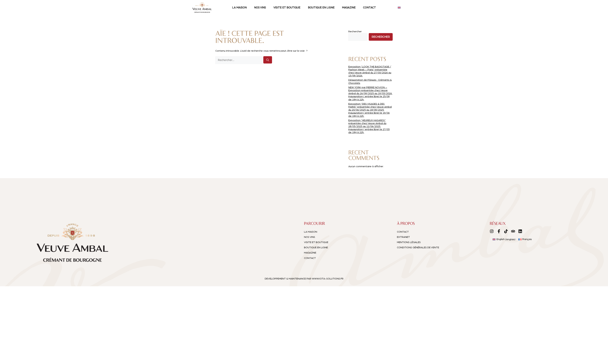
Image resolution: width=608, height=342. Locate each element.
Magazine (349, 7)
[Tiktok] (506, 231)
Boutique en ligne (321, 7)
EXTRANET (403, 237)
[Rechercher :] (239, 60)
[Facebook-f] (499, 231)
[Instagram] (492, 231)
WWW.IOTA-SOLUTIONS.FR (327, 278)
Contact (369, 7)
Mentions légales (409, 242)
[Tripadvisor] (513, 231)
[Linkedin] (520, 231)
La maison (239, 7)
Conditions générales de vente (418, 247)
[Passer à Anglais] (399, 7)
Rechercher (355, 31)
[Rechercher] (267, 59)
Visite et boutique (286, 7)
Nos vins (260, 7)
